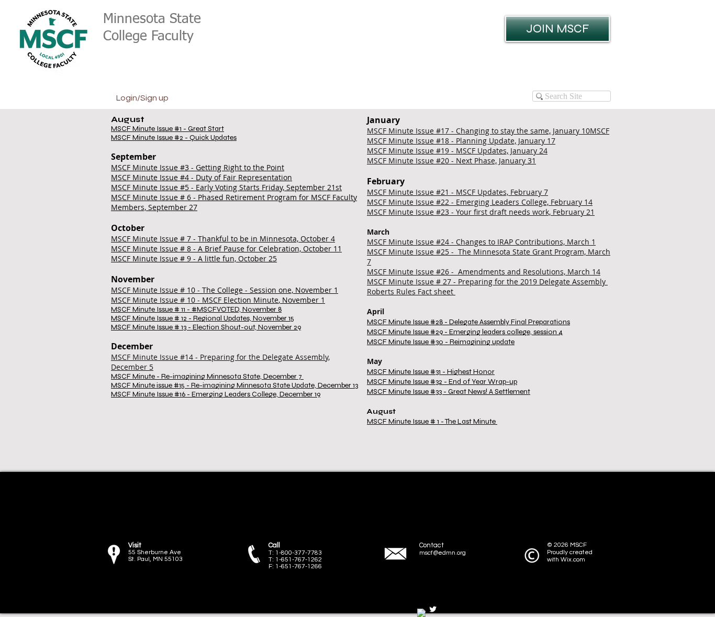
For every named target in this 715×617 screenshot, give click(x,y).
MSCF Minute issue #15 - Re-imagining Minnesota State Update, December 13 (234, 385)
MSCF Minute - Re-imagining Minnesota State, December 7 (207, 376)
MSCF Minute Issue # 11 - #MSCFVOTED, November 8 (196, 309)
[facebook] (421, 613)
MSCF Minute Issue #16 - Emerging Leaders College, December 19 (215, 394)
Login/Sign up (142, 98)
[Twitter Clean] (433, 609)
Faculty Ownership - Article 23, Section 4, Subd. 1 (324, 477)
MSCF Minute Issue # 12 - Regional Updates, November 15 (202, 318)
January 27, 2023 (180, 534)
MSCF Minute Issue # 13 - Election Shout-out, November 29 (206, 327)
